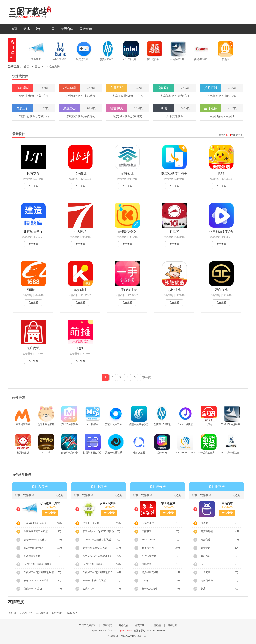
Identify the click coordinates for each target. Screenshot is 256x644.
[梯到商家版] (23, 442)
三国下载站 (36, 12)
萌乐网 (12, 612)
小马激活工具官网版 (50, 503)
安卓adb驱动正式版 (109, 503)
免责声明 (140, 625)
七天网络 (80, 231)
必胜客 (174, 231)
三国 (51, 29)
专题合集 (67, 29)
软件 (39, 29)
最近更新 (85, 29)
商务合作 (123, 625)
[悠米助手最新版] (46, 414)
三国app (39, 66)
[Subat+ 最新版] (185, 414)
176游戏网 (57, 612)
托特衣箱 (33, 173)
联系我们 (107, 625)
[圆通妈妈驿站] (23, 414)
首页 (14, 29)
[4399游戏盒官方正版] (208, 442)
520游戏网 (72, 612)
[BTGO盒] (46, 442)
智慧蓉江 (127, 173)
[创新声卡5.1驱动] (162, 414)
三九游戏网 (42, 612)
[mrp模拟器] (92, 414)
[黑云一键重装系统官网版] (115, 442)
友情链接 (156, 625)
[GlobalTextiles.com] (185, 442)
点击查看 (33, 186)
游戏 (26, 29)
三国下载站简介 (87, 625)
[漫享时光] (162, 442)
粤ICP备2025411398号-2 (133, 635)
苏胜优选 (174, 290)
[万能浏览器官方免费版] (115, 414)
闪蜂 (221, 173)
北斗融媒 (80, 173)
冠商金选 (221, 290)
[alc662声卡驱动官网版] (231, 442)
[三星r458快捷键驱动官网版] (231, 414)
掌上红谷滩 (168, 503)
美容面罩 (227, 503)
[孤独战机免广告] (69, 442)
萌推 (80, 348)
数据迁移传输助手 (174, 173)
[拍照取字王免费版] (92, 442)
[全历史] (208, 414)
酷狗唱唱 (80, 290)
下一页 (146, 377)
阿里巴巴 (33, 290)
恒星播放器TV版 (221, 231)
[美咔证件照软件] (69, 414)
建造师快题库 (33, 231)
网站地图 (172, 625)
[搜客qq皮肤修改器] (139, 414)
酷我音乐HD (127, 231)
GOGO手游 (26, 612)
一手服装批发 (127, 290)
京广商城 (33, 348)
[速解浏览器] (139, 442)
